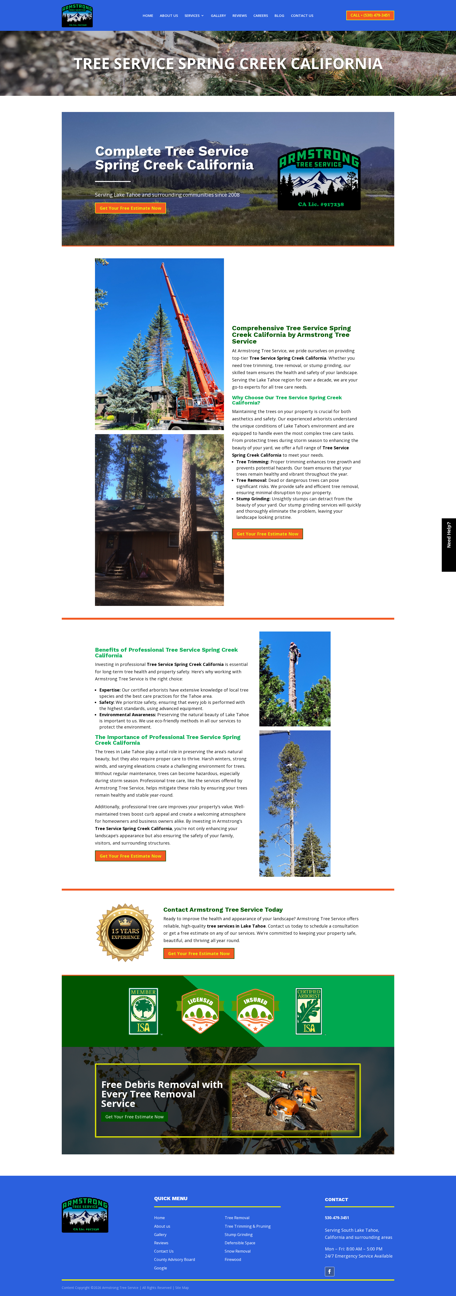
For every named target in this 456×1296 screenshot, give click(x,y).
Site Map (182, 1287)
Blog (279, 16)
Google (160, 1268)
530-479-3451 (337, 1217)
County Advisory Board (174, 1259)
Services (192, 16)
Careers (260, 16)
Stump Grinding (239, 1234)
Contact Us (302, 16)
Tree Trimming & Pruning (248, 1226)
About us (162, 1226)
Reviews (240, 16)
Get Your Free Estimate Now (130, 208)
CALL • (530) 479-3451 (370, 15)
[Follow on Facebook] (329, 1271)
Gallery (218, 16)
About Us (169, 16)
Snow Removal (238, 1251)
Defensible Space (240, 1242)
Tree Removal (237, 1217)
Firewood (233, 1259)
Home (148, 16)
